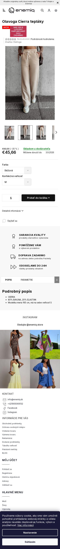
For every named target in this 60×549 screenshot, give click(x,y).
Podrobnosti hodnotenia (42, 39)
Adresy (5, 481)
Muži (4, 501)
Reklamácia (7, 438)
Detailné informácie (11, 211)
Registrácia (7, 473)
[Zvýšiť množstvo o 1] (16, 198)
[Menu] (4, 10)
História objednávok (11, 477)
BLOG (4, 453)
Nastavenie (30, 532)
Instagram (12, 412)
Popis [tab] (8, 280)
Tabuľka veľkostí (9, 446)
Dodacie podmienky (11, 442)
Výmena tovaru (8, 434)
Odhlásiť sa (7, 485)
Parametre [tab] (27, 280)
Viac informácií (25, 525)
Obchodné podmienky (12, 423)
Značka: (13, 42)
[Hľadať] (42, 10)
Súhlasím (30, 541)
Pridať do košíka (37, 197)
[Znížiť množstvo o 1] (5, 198)
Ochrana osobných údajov (13, 427)
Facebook (12, 408)
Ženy (4, 505)
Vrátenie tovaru (9, 431)
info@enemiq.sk (15, 399)
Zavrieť (36, 219)
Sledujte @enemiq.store (30, 324)
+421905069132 (15, 404)
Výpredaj (6, 509)
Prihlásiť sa (7, 469)
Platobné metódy (9, 449)
